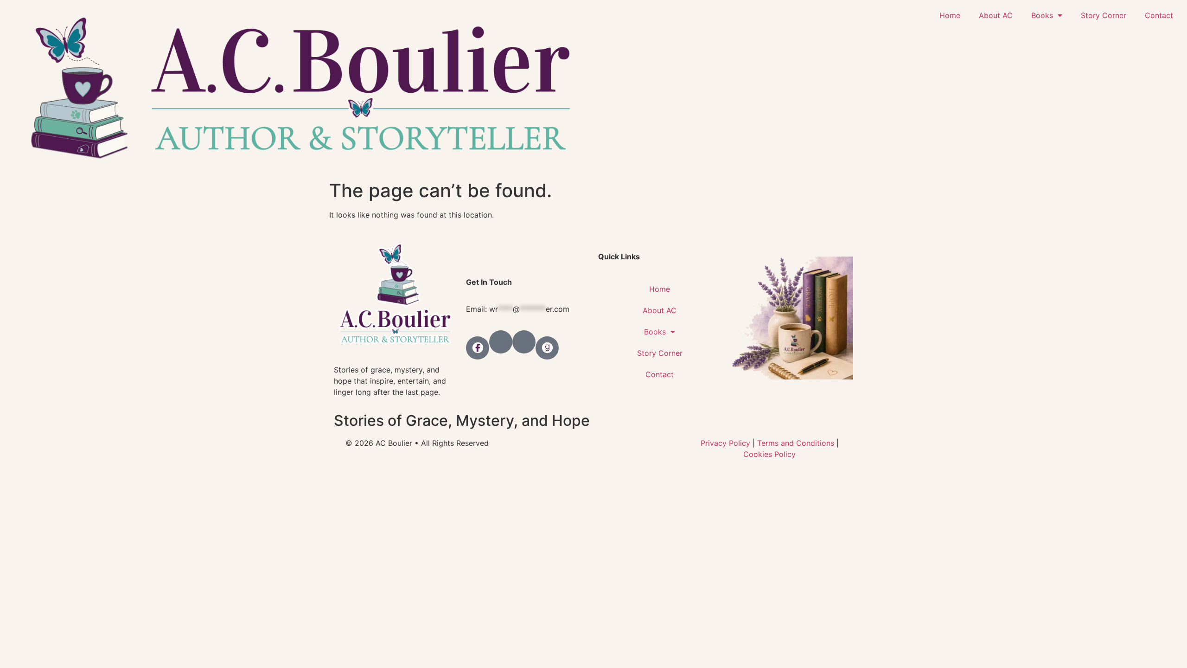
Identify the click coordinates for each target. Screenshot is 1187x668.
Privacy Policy (725, 443)
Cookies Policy (769, 454)
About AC (996, 15)
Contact (1159, 15)
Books (1042, 15)
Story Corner (1103, 15)
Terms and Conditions (795, 443)
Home (949, 15)
